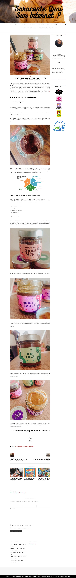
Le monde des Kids (41, 24)
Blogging (51, 28)
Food (48, 24)
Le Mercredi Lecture (24, 28)
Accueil (14, 24)
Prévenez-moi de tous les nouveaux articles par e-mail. (20, 528)
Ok (68, 576)
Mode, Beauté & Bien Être (56, 24)
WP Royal (40, 571)
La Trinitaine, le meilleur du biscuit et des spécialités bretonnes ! (16, 479)
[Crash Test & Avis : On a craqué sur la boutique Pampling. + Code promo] (12, 455)
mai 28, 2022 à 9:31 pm (13, 491)
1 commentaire (47, 450)
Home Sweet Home (33, 28)
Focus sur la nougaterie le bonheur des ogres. (18, 492)
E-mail (25, 504)
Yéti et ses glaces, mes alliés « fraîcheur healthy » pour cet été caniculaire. (44, 479)
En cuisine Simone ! (43, 28)
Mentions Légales (33, 543)
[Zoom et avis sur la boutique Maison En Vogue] (48, 455)
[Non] (74, 576)
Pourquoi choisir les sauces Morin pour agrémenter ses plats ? (24, 446)
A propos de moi (44, 31)
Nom (11, 504)
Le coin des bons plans (34, 31)
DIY (55, 28)
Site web (39, 504)
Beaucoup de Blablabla (23, 24)
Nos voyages (33, 24)
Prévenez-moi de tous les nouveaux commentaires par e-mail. (21, 525)
